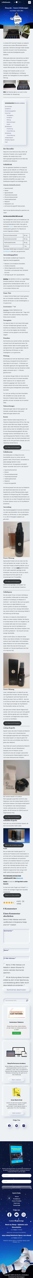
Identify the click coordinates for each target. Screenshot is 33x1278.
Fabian (14, 10)
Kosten (8, 124)
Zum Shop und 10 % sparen (12, 447)
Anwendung (10, 128)
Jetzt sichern (16, 1113)
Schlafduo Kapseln (9, 139)
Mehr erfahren (16, 1080)
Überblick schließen (19, 103)
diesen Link (19, 878)
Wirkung (9, 119)
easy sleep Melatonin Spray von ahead (16, 1235)
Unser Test (7, 113)
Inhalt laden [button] (16, 1033)
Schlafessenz (8, 126)
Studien (11, 226)
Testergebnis (10, 115)
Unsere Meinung (11, 131)
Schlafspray (8, 133)
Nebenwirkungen (11, 122)
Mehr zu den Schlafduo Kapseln (13, 845)
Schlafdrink (8, 108)
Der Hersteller (8, 106)
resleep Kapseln (9, 137)
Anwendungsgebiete (10, 111)
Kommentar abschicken (16, 990)
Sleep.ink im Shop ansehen (12, 895)
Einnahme (9, 117)
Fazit (6, 142)
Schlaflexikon (6, 251)
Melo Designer (21, 1277)
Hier (27, 887)
